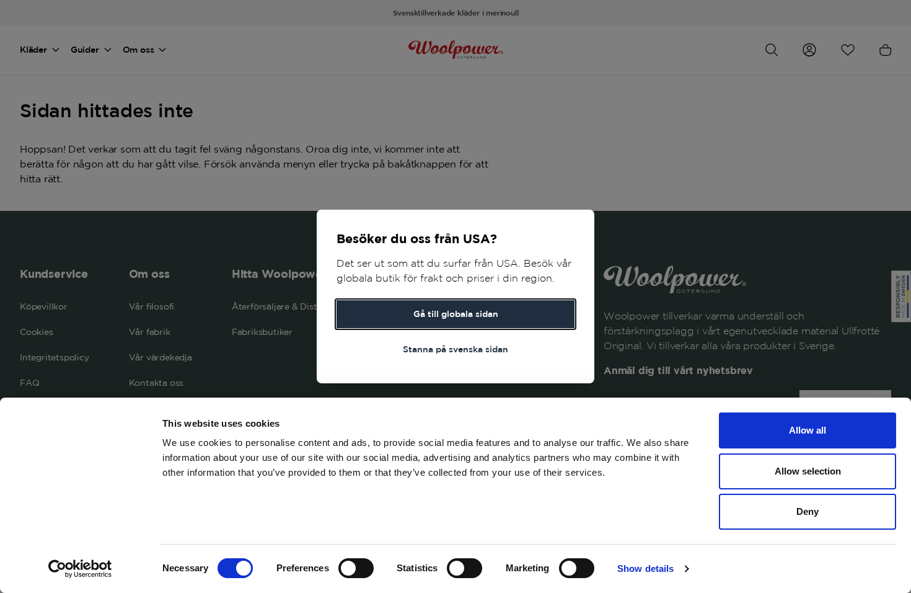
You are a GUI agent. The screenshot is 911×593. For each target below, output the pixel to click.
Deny (807, 511)
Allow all (807, 430)
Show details (645, 568)
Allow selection (808, 471)
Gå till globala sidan (455, 314)
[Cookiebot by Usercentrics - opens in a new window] (80, 569)
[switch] (356, 568)
